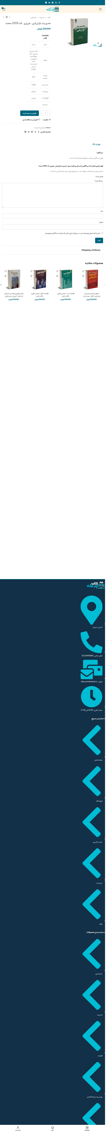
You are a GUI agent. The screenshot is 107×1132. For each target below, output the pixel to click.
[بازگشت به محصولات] (6, 17)
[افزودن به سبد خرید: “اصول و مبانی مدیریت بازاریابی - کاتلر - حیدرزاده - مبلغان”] (83, 276)
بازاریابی (33, 17)
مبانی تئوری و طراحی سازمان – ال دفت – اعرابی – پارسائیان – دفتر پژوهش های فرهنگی (13, 296)
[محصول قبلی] (9, 17)
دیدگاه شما (98, 180)
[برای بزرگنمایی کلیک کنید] (98, 43)
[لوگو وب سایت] (52, 9)
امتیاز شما (99, 176)
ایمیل (100, 222)
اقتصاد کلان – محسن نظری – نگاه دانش (39, 295)
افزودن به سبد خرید (29, 113)
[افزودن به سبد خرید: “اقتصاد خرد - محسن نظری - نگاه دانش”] (57, 276)
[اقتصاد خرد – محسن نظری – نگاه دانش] (65, 279)
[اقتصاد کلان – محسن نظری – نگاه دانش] (39, 279)
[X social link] (56, 2)
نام (101, 211)
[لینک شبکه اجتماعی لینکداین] (49, 2)
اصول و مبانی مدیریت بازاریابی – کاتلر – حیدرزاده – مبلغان (91, 296)
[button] (104, 284)
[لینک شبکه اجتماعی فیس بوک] (59, 2)
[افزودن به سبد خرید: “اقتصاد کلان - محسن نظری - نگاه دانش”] (31, 276)
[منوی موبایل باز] (100, 9)
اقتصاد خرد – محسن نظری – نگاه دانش (65, 295)
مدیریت (42, 17)
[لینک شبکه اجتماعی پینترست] (52, 2)
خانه (49, 17)
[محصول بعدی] (3, 17)
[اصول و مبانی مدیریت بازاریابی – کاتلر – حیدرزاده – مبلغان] (91, 279)
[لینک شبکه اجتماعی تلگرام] (46, 2)
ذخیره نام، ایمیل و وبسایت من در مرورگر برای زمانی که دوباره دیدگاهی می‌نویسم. (72, 233)
